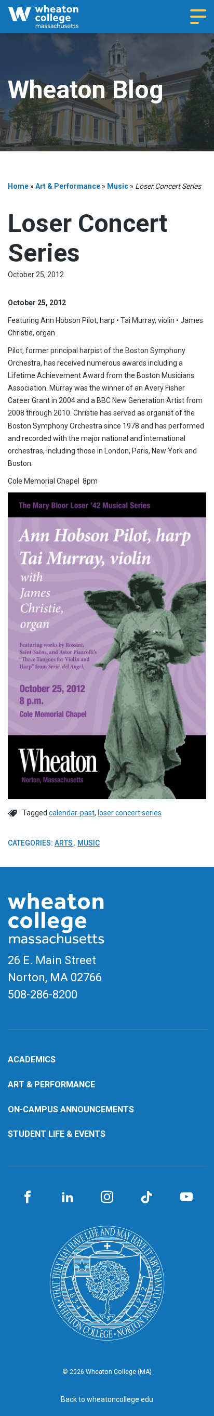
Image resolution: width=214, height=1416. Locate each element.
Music (117, 186)
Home (18, 186)
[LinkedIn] (67, 1197)
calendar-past (72, 813)
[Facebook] (27, 1197)
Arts (64, 843)
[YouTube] (186, 1197)
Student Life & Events (56, 1134)
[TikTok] (146, 1197)
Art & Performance (67, 186)
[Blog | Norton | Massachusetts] (53, 16)
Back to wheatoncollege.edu (107, 1399)
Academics (32, 1059)
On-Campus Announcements (71, 1109)
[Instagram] (107, 1197)
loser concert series (130, 813)
